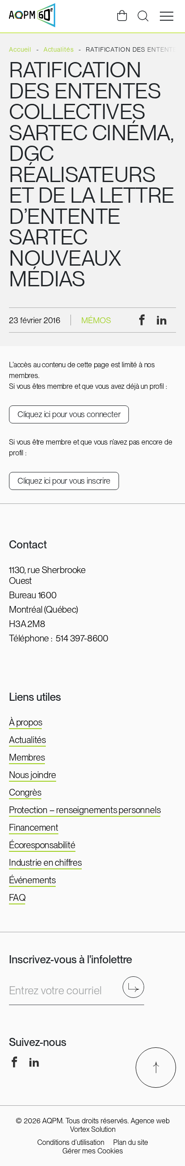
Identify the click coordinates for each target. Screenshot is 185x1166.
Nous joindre (32, 775)
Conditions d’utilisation (70, 1142)
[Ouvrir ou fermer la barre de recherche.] (142, 16)
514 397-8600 (82, 638)
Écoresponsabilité (42, 845)
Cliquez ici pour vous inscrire (64, 480)
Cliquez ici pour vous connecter (69, 414)
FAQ (17, 897)
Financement (33, 827)
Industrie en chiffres (45, 862)
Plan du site (130, 1142)
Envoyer (136, 987)
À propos (25, 722)
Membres (27, 757)
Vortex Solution (92, 1129)
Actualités (27, 739)
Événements (32, 880)
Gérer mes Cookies (92, 1151)
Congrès (25, 792)
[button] (166, 16)
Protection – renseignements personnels (84, 810)
